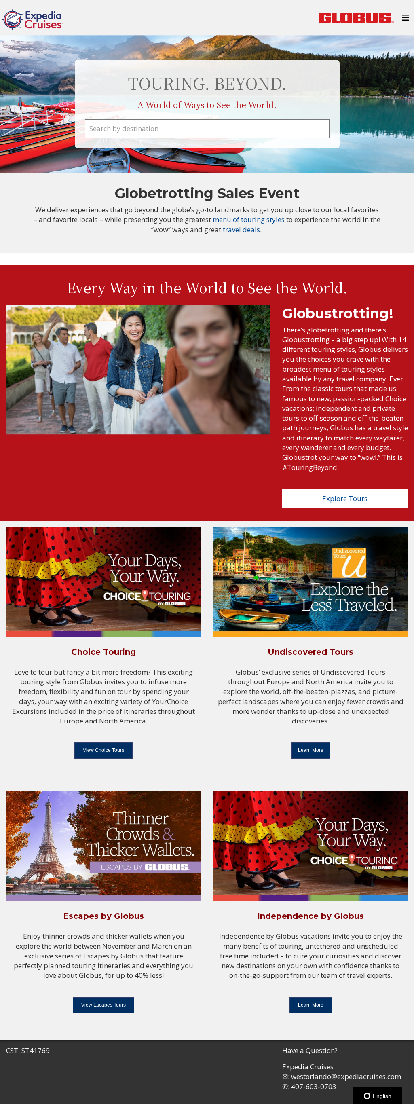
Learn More (310, 750)
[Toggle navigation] (405, 19)
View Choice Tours (103, 750)
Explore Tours (345, 498)
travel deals (241, 229)
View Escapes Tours (103, 1005)
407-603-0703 (313, 1086)
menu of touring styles (249, 219)
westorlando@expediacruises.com (346, 1076)
